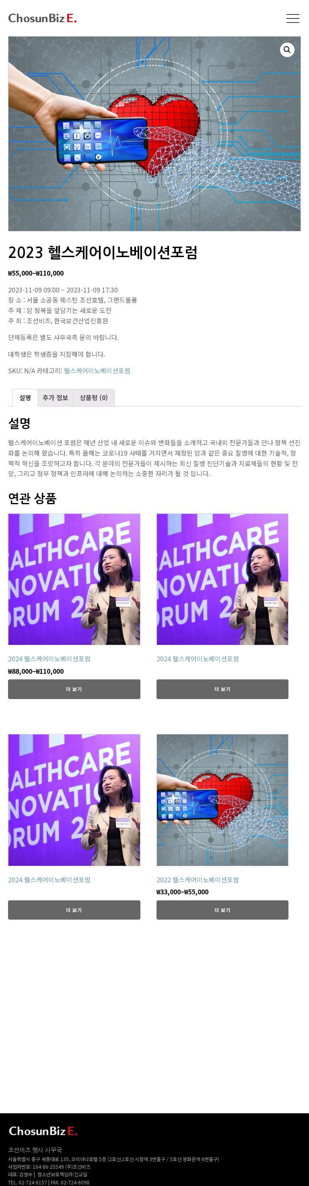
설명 (25, 397)
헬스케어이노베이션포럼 (97, 370)
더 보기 (74, 688)
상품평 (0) (94, 397)
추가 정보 (55, 397)
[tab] (25, 398)
